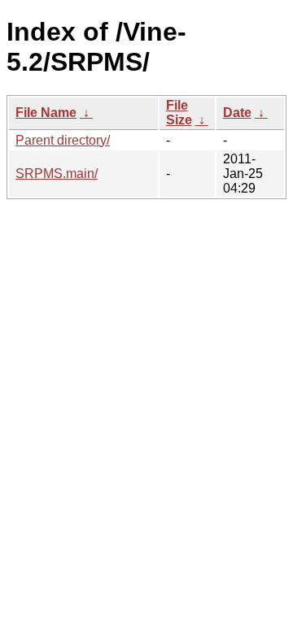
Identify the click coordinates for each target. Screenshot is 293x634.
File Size (179, 112)
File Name (46, 112)
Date (237, 112)
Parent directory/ (62, 140)
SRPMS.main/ (56, 173)
